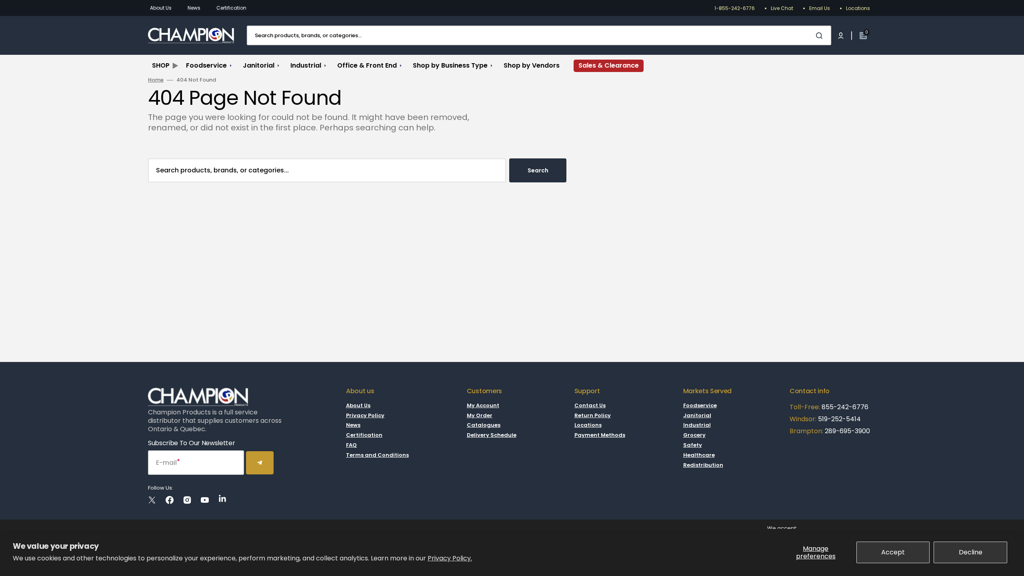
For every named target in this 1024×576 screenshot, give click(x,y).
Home (156, 80)
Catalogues (483, 425)
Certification (231, 7)
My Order (479, 415)
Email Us (819, 8)
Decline (970, 552)
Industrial (697, 425)
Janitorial (697, 415)
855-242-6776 (845, 407)
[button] (841, 35)
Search (538, 170)
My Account (483, 405)
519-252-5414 (838, 419)
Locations (858, 8)
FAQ (351, 445)
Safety (692, 445)
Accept (893, 552)
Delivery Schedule (491, 435)
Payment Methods (599, 435)
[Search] (820, 35)
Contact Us (590, 405)
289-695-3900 (847, 431)
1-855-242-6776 (734, 8)
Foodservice (700, 405)
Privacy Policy (365, 415)
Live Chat (782, 8)
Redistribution (703, 465)
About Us (161, 7)
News (194, 7)
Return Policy (592, 415)
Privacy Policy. (450, 558)
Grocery (694, 435)
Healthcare (699, 455)
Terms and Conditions (377, 455)
